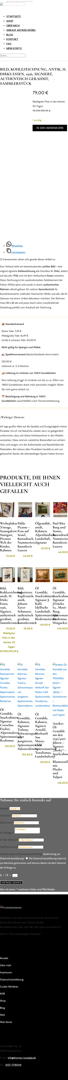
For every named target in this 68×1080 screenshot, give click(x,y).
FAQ (8, 44)
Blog (9, 35)
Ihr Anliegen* (7, 832)
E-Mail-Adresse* (9, 839)
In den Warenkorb (49, 127)
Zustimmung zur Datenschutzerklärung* (21, 853)
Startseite (13, 16)
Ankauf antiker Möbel (21, 30)
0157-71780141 (13, 1064)
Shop (9, 21)
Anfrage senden (11, 882)
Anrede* (4, 808)
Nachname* (6, 822)
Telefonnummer (8, 846)
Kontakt (12, 39)
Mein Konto (14, 48)
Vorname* (5, 815)
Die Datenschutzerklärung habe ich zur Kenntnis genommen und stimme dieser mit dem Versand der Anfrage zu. (33, 863)
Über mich (13, 25)
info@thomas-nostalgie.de (22, 1057)
